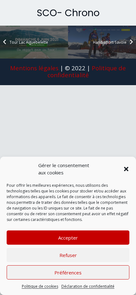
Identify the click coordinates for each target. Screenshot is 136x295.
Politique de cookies (40, 286)
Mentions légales (34, 68)
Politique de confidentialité (86, 71)
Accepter (68, 238)
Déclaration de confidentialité (87, 286)
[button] (126, 169)
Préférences (68, 272)
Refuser (68, 255)
